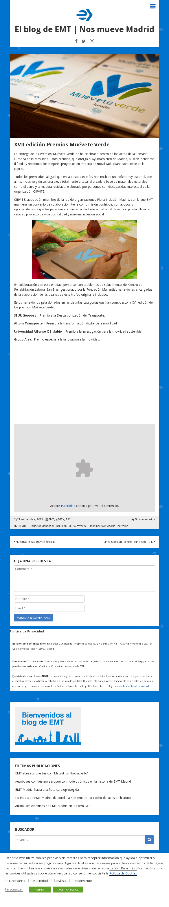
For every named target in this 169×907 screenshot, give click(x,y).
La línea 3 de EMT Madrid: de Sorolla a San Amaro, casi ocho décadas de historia (73, 798)
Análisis (60, 880)
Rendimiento (83, 880)
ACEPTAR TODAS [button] (68, 889)
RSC (68, 519)
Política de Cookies (123, 873)
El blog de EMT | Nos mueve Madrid (84, 29)
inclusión (61, 526)
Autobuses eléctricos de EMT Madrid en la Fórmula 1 (53, 806)
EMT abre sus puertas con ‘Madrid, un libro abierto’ (51, 773)
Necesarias (17, 880)
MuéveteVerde (78, 526)
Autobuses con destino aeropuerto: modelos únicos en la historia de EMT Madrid (73, 781)
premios (123, 526)
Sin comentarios (145, 519)
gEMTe (60, 519)
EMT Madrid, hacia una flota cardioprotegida (47, 789)
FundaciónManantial (41, 526)
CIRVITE (22, 526)
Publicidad (40, 880)
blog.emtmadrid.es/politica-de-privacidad (128, 686)
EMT (51, 519)
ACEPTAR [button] (40, 889)
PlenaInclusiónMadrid (102, 526)
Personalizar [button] (14, 889)
